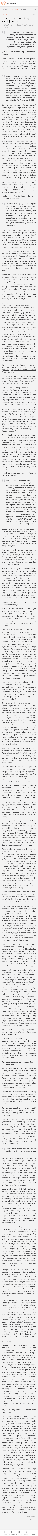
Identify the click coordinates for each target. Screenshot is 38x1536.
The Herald (23, 9)
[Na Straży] (8, 3)
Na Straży (15, 9)
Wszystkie (6, 9)
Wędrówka (32, 9)
